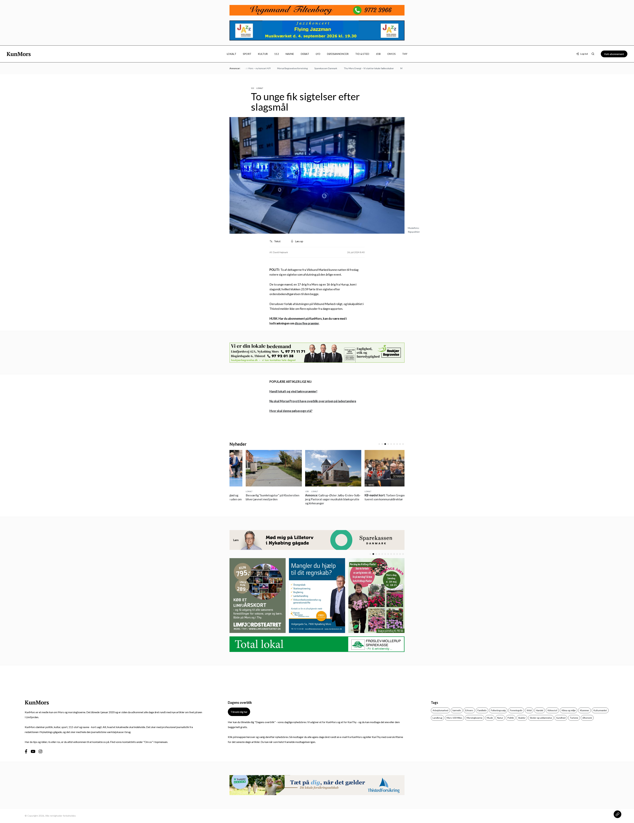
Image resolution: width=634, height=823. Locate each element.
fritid (529, 710)
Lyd (318, 53)
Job (378, 53)
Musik (490, 717)
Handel (539, 710)
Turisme (574, 717)
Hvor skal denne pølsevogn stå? (290, 411)
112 (276, 53)
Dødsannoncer (338, 53)
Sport (247, 53)
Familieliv (482, 710)
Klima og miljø (569, 710)
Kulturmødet (600, 710)
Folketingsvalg (498, 710)
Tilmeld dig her (238, 711)
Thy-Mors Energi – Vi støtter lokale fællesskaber (346, 68)
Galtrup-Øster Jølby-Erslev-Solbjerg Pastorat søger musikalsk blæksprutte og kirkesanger (299, 499)
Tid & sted (362, 53)
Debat (305, 53)
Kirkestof (552, 710)
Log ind (584, 53)
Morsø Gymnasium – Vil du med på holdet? (399, 68)
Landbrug (437, 717)
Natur (500, 717)
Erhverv (469, 710)
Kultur (263, 53)
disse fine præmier (307, 323)
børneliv (457, 710)
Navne (289, 53)
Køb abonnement (614, 53)
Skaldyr (522, 717)
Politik (510, 717)
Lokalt (231, 53)
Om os (391, 53)
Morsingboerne (474, 717)
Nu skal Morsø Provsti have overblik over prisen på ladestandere (312, 401)
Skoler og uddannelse (541, 717)
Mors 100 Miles (454, 717)
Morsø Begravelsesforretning (269, 68)
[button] (379, 444)
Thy (404, 53)
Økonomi (587, 717)
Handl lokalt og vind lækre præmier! (293, 391)
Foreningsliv (516, 710)
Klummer (584, 710)
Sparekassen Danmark (302, 68)
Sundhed (560, 717)
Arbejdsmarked (440, 710)
